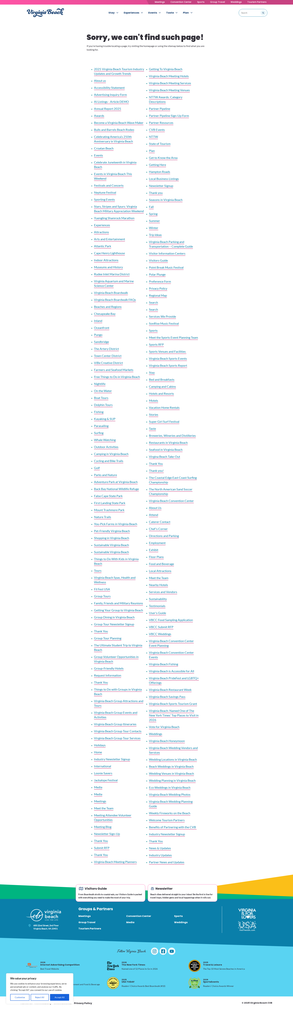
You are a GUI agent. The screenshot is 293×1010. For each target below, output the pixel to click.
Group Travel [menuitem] (86, 922)
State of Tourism (159, 143)
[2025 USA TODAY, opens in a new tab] (113, 983)
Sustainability (158, 599)
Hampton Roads (159, 172)
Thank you (156, 193)
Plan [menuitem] (186, 12)
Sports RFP (156, 344)
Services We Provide (162, 316)
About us (100, 80)
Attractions (101, 232)
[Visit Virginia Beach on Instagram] (154, 951)
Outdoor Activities (106, 447)
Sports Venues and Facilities (167, 351)
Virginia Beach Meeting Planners (115, 862)
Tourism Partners (256, 2)
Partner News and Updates (166, 862)
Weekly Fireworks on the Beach (169, 813)
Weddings (236, 2)
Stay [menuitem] (112, 12)
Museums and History (108, 267)
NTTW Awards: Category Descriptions (165, 99)
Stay (152, 372)
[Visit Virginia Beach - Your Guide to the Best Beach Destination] (45, 12)
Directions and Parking (164, 536)
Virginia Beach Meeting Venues (169, 90)
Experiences (102, 225)
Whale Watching (105, 440)
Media (98, 787)
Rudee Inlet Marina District (112, 274)
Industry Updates (160, 855)
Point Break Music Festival (166, 267)
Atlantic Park (102, 246)
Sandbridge (101, 342)
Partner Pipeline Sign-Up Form (169, 115)
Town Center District (107, 356)
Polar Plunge (157, 274)
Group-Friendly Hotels (109, 668)
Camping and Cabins (162, 386)
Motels (153, 400)
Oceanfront (101, 328)
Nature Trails (102, 517)
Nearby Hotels (158, 585)
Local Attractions (160, 571)
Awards (99, 115)
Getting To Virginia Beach (165, 69)
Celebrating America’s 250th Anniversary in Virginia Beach (113, 139)
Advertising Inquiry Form (110, 94)
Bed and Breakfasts (161, 379)
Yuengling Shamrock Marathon (114, 218)
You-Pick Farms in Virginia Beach (115, 524)
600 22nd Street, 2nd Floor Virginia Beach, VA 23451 (46, 927)
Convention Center (181, 2)
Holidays (100, 745)
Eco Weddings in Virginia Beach (169, 787)
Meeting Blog (102, 827)
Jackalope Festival (106, 780)
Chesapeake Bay (105, 313)
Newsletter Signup (161, 186)
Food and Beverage (161, 564)
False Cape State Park (108, 496)
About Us (155, 508)
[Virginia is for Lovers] (247, 913)
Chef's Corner (158, 529)
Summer (154, 221)
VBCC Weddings (160, 634)
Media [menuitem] (130, 922)
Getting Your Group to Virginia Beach (118, 610)
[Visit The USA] (247, 926)
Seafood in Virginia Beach (166, 449)
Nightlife (99, 384)
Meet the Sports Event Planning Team (173, 337)
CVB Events (157, 129)
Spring (153, 214)
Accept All (60, 997)
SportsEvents (211, 980)
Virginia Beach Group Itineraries (115, 724)
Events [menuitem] (152, 12)
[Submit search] (263, 12)
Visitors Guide (158, 260)
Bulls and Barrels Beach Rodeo (114, 129)
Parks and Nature (105, 475)
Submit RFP (101, 848)
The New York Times (133, 963)
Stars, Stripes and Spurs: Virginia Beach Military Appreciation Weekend (119, 209)
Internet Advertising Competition (60, 963)
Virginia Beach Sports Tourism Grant (173, 703)
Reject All (39, 997)
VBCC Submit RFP (161, 627)
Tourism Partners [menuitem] (89, 928)
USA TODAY (128, 980)
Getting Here (157, 165)
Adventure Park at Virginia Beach (116, 482)
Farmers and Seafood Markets (113, 370)
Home (98, 752)
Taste (152, 428)
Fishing (98, 412)
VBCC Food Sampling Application (171, 620)
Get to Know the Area (163, 157)
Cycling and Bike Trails (108, 461)
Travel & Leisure (212, 963)
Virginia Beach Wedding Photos (169, 794)
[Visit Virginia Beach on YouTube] (171, 951)
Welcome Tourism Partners (167, 820)
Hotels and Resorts (161, 393)
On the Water (103, 391)
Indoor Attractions (106, 260)
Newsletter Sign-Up (107, 834)
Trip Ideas (155, 235)
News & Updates (160, 848)
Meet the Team (103, 808)
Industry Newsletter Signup (112, 759)
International (102, 766)
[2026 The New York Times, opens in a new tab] (113, 966)
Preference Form (160, 281)
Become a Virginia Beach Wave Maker (118, 122)
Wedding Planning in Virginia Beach (172, 780)
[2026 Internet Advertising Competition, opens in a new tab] (32, 966)
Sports (200, 2)
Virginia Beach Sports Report (168, 365)
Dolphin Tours (103, 405)
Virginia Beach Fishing (163, 664)
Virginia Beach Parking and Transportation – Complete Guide (171, 244)
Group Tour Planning (107, 638)
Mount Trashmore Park (109, 510)
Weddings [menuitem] (181, 922)
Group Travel (217, 2)
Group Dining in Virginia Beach (114, 617)
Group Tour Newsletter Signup (114, 624)
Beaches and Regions (108, 306)
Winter (153, 228)
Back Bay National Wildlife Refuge (116, 489)
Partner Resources (161, 122)
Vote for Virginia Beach (164, 727)
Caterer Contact (159, 522)
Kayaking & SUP (104, 419)
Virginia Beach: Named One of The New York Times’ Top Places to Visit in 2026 (174, 715)
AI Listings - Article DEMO (111, 101)
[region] (39, 988)
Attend (153, 515)
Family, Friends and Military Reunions (118, 603)
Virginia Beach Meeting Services (170, 83)
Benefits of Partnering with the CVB (173, 827)
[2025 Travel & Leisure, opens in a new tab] (194, 966)
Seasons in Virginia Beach (166, 200)
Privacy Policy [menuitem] (83, 1003)
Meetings (160, 2)
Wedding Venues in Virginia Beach (171, 773)
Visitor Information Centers (167, 253)
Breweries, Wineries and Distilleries (172, 435)
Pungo (98, 335)
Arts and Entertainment (109, 239)
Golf (97, 468)
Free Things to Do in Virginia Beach (117, 377)
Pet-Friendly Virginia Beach (112, 531)
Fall (151, 207)
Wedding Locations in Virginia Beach (173, 759)
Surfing (98, 433)
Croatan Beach (104, 148)
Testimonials (157, 606)
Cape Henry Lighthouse (109, 253)
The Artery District (106, 349)
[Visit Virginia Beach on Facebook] (163, 951)
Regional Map (158, 295)
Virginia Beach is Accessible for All (171, 671)
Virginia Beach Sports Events (168, 358)
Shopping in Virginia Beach (111, 538)
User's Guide (157, 613)
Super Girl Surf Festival (164, 421)
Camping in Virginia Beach (111, 454)
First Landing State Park (109, 503)
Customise (20, 997)
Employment (157, 543)
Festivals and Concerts (109, 185)
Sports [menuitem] (178, 916)
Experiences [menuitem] (131, 12)
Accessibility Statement (109, 87)
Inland (98, 320)
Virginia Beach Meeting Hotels (169, 76)
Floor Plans (156, 557)
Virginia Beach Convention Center (171, 501)
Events (98, 155)
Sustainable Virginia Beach (111, 545)
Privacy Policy (158, 288)
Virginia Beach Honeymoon (167, 741)
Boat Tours (101, 398)
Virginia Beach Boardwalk (111, 292)
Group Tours (102, 596)
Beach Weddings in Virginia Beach (171, 766)
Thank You (101, 631)
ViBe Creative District (108, 363)
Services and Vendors (163, 592)
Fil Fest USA (102, 589)
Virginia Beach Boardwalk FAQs (115, 299)
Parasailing (101, 426)
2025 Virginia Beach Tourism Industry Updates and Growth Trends (119, 71)
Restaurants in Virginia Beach (168, 442)
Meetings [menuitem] (84, 916)
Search (153, 302)
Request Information (107, 675)
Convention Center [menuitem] (138, 916)
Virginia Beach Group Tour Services (117, 738)
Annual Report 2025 (107, 108)
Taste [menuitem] (170, 12)
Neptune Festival (105, 192)
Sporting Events (104, 199)
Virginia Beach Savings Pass (167, 696)
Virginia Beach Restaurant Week (170, 689)
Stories (153, 414)
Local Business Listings (164, 179)
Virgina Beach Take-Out (164, 456)
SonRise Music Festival (164, 323)
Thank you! (156, 470)
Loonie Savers (103, 773)
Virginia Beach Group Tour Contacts (117, 731)
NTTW (153, 136)
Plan (152, 150)
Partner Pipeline (159, 108)
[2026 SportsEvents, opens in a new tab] (194, 983)
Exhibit (153, 550)
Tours (97, 570)
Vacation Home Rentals (164, 407)
